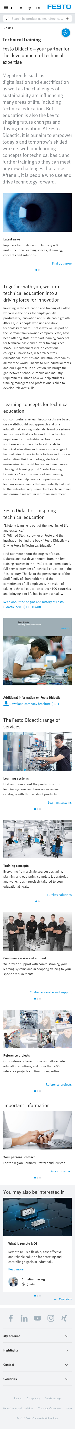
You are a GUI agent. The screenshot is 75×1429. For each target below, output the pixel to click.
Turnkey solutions (59, 894)
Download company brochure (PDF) (34, 703)
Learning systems (60, 802)
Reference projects (59, 1084)
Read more (16, 1269)
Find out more (62, 263)
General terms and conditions (18, 1408)
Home (9, 27)
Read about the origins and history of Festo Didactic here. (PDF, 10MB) (33, 604)
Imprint (18, 1398)
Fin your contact (61, 1171)
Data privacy (33, 1398)
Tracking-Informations (49, 1408)
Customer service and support (51, 992)
